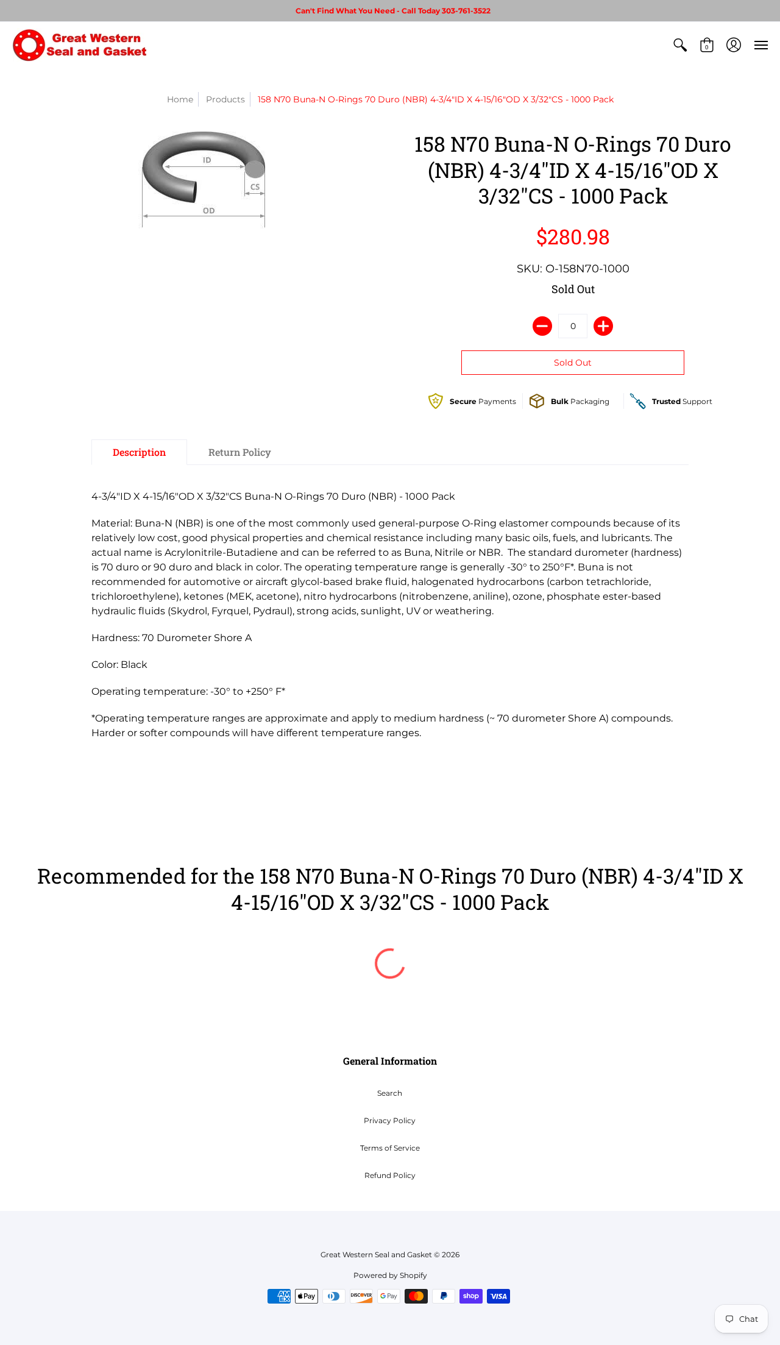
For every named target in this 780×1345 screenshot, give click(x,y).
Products (225, 99)
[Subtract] (542, 326)
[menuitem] (680, 45)
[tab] (139, 452)
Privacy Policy (390, 1120)
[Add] (603, 326)
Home (180, 99)
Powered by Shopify (390, 1275)
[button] (680, 45)
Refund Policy (390, 1175)
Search (389, 1093)
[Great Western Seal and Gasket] (79, 45)
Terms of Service (390, 1147)
